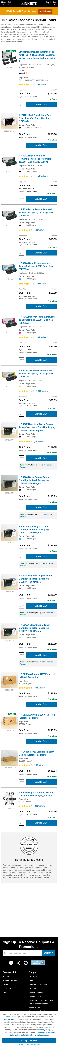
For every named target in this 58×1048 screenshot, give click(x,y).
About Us (7, 976)
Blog (4, 992)
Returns (32, 988)
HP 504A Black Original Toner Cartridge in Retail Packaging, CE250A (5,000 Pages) (34, 480)
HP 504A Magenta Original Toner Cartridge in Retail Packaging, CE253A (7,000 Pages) (35, 579)
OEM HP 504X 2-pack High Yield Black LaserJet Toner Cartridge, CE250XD (35, 118)
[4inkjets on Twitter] (18, 963)
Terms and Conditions (46, 1032)
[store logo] (29, 3)
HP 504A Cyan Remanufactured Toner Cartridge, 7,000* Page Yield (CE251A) (36, 266)
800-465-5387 (9, 4)
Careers (6, 984)
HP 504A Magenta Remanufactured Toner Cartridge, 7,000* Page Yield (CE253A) (37, 320)
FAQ (31, 980)
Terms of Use (34, 1008)
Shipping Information (38, 984)
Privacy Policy (35, 996)
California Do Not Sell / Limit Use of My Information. (29, 1035)
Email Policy (8, 988)
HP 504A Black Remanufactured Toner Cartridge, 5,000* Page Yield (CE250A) (36, 212)
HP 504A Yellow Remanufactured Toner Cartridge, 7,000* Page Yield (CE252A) (36, 373)
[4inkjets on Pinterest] (26, 963)
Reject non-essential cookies (29, 1045)
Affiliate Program (10, 980)
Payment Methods (37, 992)
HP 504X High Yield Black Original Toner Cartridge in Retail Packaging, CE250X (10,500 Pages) (37, 427)
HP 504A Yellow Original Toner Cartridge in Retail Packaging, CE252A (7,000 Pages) (34, 628)
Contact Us (33, 976)
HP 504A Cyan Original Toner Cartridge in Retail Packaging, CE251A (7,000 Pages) (34, 529)
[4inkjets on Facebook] (11, 963)
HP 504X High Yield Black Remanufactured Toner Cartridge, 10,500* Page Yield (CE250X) (36, 159)
